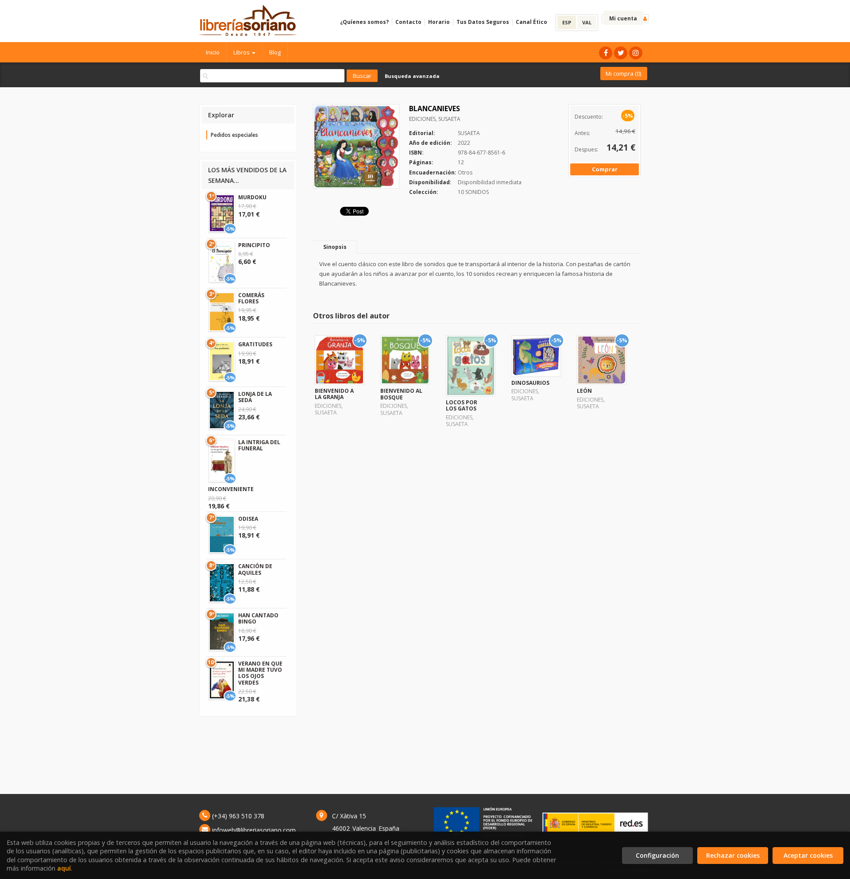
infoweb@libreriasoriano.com (254, 830)
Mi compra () (623, 73)
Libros (242, 52)
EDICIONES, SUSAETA (434, 119)
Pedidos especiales (234, 135)
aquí (64, 868)
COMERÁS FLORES (251, 298)
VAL (586, 22)
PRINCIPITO (254, 245)
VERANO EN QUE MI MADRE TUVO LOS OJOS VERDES (260, 673)
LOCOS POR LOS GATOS (461, 405)
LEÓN (584, 391)
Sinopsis (335, 247)
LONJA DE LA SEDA (255, 397)
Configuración (657, 855)
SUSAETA (469, 133)
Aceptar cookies (808, 855)
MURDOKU (252, 197)
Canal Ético (531, 22)
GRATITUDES (255, 344)
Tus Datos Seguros (482, 22)
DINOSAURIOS (530, 383)
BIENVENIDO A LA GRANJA (334, 394)
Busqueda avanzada (412, 76)
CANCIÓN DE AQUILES (255, 569)
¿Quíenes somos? (364, 22)
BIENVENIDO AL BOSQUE (401, 394)
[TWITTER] (620, 52)
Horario (439, 22)
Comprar (605, 169)
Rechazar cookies (733, 855)
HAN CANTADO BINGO (258, 618)
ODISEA (248, 519)
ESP (566, 22)
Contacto (408, 22)
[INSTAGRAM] (635, 52)
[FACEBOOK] (605, 52)
